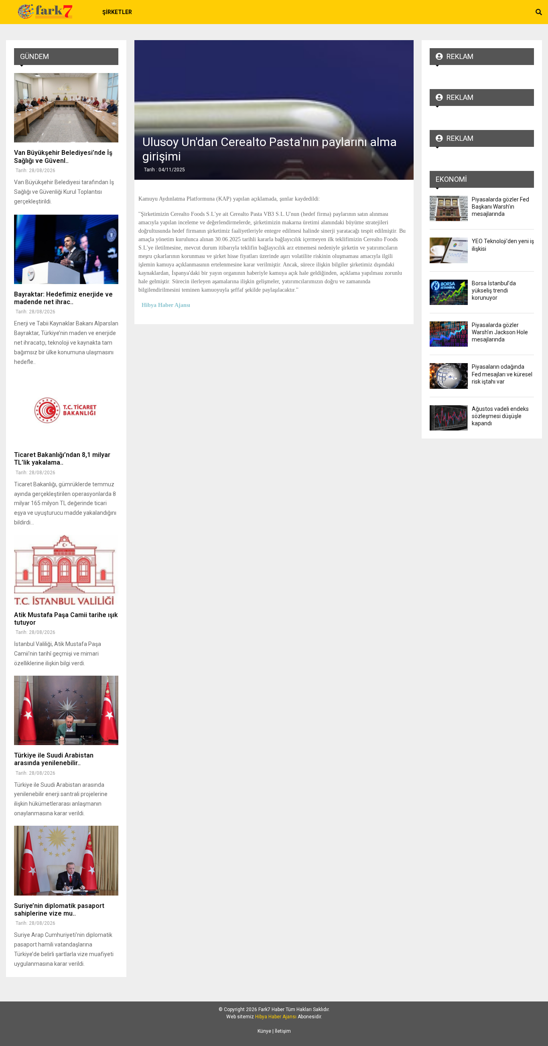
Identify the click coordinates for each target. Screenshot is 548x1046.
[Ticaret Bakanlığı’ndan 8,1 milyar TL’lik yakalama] (66, 410)
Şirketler (117, 12)
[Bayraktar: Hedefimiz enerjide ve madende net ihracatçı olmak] (66, 249)
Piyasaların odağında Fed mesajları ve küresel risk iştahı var (502, 374)
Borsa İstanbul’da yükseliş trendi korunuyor (494, 290)
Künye (264, 1031)
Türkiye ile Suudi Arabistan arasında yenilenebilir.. (53, 759)
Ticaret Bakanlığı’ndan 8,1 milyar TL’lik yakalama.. (62, 458)
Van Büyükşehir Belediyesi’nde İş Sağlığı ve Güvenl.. (63, 156)
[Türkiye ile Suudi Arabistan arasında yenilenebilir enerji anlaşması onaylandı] (66, 710)
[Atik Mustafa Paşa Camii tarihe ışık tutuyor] (66, 569)
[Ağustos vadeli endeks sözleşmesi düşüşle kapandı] (449, 418)
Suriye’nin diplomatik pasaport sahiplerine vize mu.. (59, 909)
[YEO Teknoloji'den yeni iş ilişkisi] (449, 250)
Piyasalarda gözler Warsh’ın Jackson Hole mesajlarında (500, 332)
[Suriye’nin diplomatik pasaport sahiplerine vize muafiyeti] (66, 860)
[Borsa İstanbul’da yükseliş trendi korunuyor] (449, 292)
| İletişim (281, 1031)
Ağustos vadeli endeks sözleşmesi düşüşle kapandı (500, 416)
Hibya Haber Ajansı (275, 1017)
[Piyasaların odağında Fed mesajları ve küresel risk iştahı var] (449, 375)
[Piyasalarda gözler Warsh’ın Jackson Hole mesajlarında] (449, 334)
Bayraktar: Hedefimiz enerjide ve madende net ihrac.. (63, 298)
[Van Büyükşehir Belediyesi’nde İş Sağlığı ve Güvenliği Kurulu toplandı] (66, 107)
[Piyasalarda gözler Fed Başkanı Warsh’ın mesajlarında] (449, 208)
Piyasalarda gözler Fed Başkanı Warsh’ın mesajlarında (500, 206)
